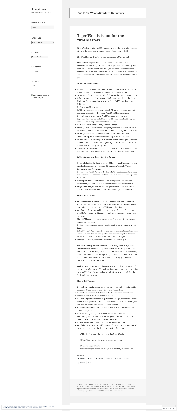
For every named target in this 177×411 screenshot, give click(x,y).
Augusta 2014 (82, 386)
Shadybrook (38, 9)
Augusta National (93, 386)
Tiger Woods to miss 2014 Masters (97, 391)
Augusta (130, 384)
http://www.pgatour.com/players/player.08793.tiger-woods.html (106, 349)
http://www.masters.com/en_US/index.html (111, 57)
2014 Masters (122, 384)
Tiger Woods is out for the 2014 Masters (100, 37)
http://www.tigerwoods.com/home (108, 340)
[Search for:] (42, 27)
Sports (112, 384)
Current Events (104, 384)
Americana (94, 384)
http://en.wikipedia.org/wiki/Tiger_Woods (106, 334)
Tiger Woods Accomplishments (88, 389)
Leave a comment (118, 391)
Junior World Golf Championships (114, 113)
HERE (126, 51)
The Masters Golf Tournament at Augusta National (117, 386)
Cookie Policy (38, 408)
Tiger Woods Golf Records (108, 389)
